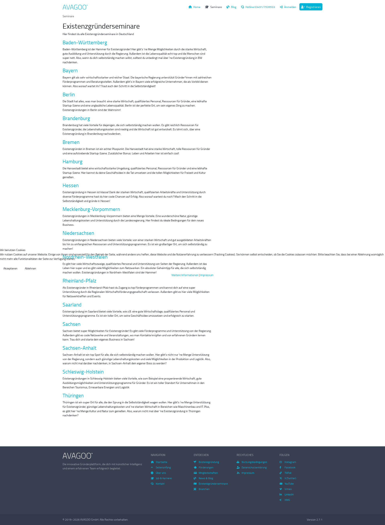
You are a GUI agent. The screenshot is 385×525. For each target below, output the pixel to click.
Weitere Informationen (184, 275)
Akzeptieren (10, 268)
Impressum (207, 275)
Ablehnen (30, 268)
